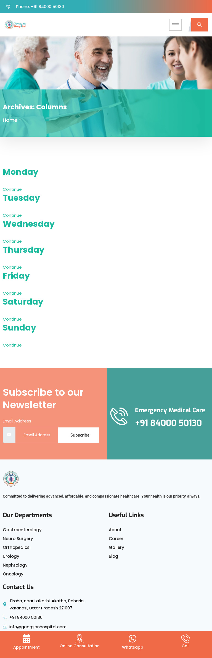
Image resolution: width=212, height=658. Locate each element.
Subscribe (79, 435)
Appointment (26, 647)
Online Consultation (80, 646)
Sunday (19, 328)
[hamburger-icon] (175, 25)
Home (10, 120)
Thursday (23, 250)
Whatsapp (132, 647)
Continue (13, 189)
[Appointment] (26, 639)
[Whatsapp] (132, 639)
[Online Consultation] (79, 638)
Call (186, 646)
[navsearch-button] (199, 24)
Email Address (17, 421)
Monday (20, 172)
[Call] (185, 638)
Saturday (23, 302)
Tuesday (21, 198)
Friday (16, 276)
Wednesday (29, 224)
